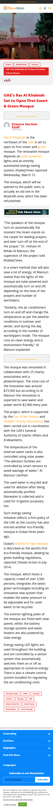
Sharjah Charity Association (23, 421)
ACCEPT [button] (22, 804)
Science (35, 64)
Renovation (11, 709)
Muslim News (21, 64)
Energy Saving (12, 693)
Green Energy (27, 709)
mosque (36, 693)
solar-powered (31, 156)
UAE (31, 142)
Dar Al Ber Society (26, 416)
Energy (21, 699)
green (42, 147)
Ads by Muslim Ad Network (26, 2)
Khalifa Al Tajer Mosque (31, 543)
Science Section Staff (24, 125)
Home (8, 64)
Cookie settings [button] (10, 804)
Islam (25, 693)
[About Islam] (13, 8)
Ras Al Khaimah (15, 137)
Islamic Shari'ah (12, 704)
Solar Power (29, 704)
